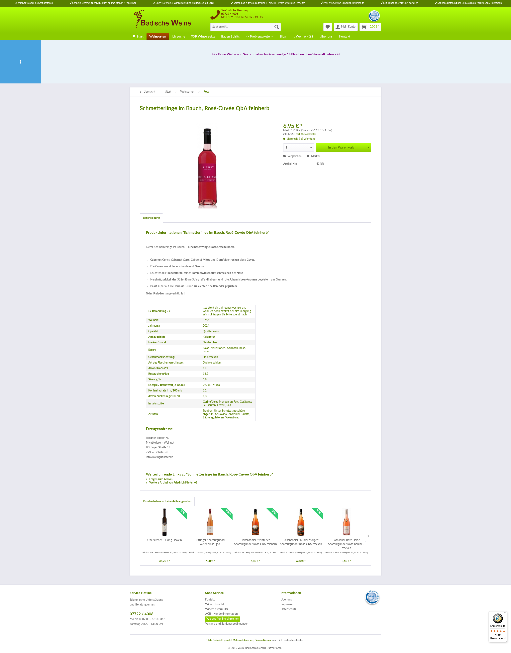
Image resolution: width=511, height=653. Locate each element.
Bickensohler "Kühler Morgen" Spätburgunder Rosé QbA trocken (301, 542)
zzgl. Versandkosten (306, 134)
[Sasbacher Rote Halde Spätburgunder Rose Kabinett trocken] (346, 522)
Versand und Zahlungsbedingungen (226, 623)
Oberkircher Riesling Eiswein (164, 540)
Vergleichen (294, 156)
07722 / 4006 (229, 14)
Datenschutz (288, 609)
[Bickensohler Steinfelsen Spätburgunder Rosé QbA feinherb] (255, 522)
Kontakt (210, 599)
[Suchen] (276, 27)
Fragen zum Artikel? (161, 479)
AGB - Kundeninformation (221, 613)
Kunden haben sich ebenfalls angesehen (167, 501)
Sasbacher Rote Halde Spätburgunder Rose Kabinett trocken (346, 544)
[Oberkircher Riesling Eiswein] (164, 522)
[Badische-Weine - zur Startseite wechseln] (162, 20)
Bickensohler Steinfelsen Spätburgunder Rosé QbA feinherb (255, 542)
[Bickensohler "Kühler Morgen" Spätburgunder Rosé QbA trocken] (301, 522)
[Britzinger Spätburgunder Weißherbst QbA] (210, 522)
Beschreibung (151, 218)
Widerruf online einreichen (222, 618)
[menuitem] (245, 27)
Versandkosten (263, 640)
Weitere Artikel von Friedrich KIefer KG (173, 482)
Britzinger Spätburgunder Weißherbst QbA (210, 542)
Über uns (286, 599)
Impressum (287, 604)
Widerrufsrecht (214, 604)
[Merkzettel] (327, 27)
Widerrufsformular (216, 609)
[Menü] (504, 613)
